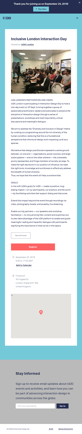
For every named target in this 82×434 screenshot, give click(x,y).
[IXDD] (7, 18)
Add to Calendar (24, 265)
